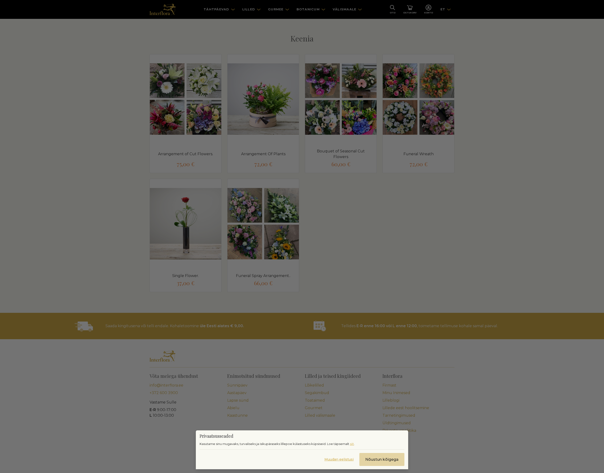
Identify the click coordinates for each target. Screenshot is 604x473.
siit (352, 444)
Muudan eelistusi (339, 459)
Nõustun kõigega (381, 459)
